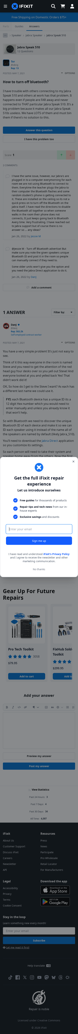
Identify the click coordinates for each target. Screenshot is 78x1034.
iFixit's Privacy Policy (56, 554)
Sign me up (39, 540)
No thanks (39, 569)
